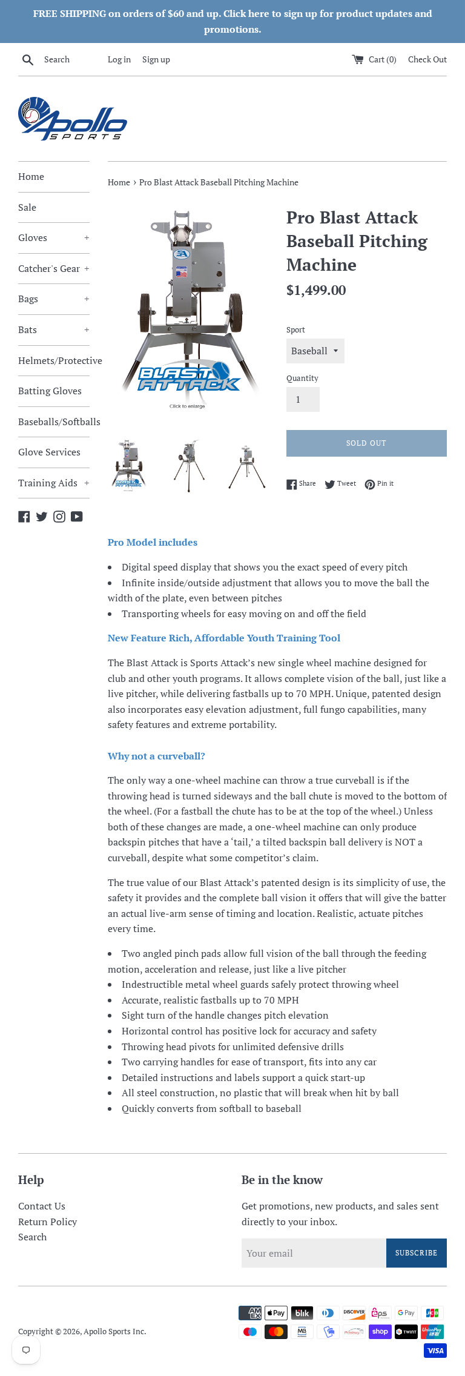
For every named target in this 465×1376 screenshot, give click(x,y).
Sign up (156, 59)
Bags (54, 298)
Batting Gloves (50, 390)
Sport (295, 330)
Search (32, 1236)
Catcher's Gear (54, 268)
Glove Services (49, 451)
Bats (54, 329)
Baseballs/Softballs (54, 421)
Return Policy (47, 1221)
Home (31, 176)
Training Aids (54, 482)
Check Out (427, 59)
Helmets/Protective (54, 360)
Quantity (302, 378)
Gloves (54, 237)
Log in (119, 59)
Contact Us (41, 1205)
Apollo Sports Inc (114, 1331)
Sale (27, 207)
